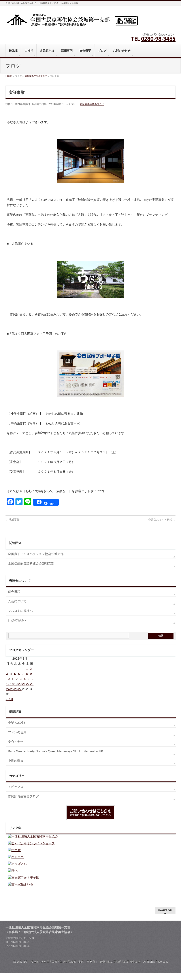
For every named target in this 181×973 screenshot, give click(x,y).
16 (32, 679)
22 (28, 684)
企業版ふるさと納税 (161, 519)
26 (16, 689)
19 (16, 684)
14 (24, 679)
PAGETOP (165, 910)
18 (12, 684)
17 (8, 684)
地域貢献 (12, 519)
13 (20, 679)
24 (8, 689)
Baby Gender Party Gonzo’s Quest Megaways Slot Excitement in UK (55, 751)
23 (32, 684)
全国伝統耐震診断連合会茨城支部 (31, 563)
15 (28, 679)
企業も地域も (17, 723)
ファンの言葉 (17, 732)
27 (20, 689)
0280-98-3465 (158, 39)
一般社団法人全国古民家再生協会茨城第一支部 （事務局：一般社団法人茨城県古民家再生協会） (85, 961)
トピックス (15, 787)
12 (16, 679)
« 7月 (9, 699)
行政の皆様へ (17, 620)
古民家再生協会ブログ (92, 104)
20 (20, 684)
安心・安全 (15, 741)
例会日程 (14, 591)
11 (11, 679)
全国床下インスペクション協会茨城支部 (36, 554)
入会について (17, 601)
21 (24, 684)
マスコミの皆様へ (20, 610)
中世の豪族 (15, 760)
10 (8, 679)
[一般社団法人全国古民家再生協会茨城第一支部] (72, 21)
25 (12, 689)
